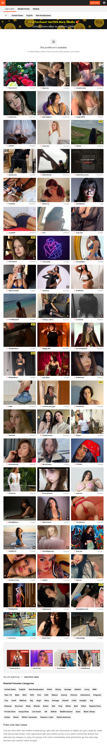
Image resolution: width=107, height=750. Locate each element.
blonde (37, 706)
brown (45, 706)
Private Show (9, 711)
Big (31, 700)
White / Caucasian (29, 717)
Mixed (16, 717)
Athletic (78, 689)
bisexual (8, 706)
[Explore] (3, 3)
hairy (46, 700)
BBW (95, 689)
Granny (64, 695)
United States (17, 15)
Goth (46, 695)
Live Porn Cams (31, 677)
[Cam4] (16, 3)
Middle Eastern (66, 711)
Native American (64, 717)
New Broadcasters (43, 15)
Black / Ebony (89, 711)
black (28, 706)
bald (76, 706)
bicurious (19, 706)
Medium (23, 700)
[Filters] (5, 15)
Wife (32, 695)
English (29, 15)
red (53, 706)
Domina (73, 695)
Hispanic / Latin (46, 717)
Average (67, 689)
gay (91, 700)
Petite (49, 689)
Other (83, 706)
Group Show (24, 711)
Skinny (58, 689)
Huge (39, 700)
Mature (55, 695)
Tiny (6, 700)
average (55, 700)
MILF (25, 695)
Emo (39, 695)
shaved (65, 700)
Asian (78, 711)
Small (13, 700)
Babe (17, 695)
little (74, 700)
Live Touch (36, 711)
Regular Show (95, 706)
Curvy (86, 689)
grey (60, 706)
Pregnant (97, 695)
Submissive (85, 695)
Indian (7, 717)
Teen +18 (8, 695)
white (68, 706)
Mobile (54, 711)
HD (46, 711)
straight (83, 700)
